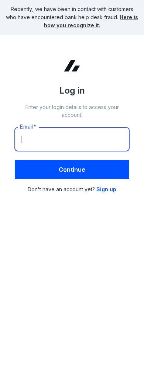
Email (28, 126)
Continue (72, 169)
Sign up (106, 189)
